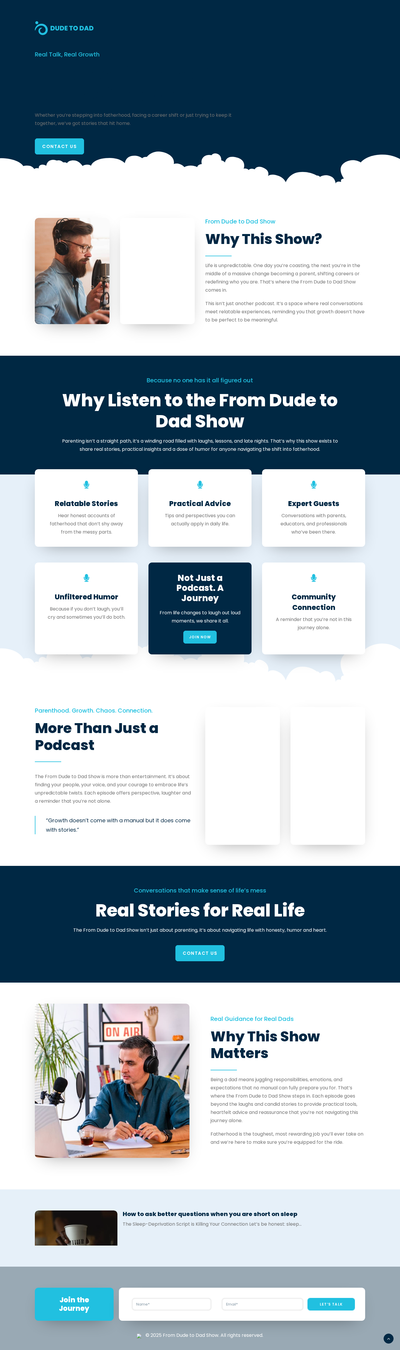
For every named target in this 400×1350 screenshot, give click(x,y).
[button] (76, 1241)
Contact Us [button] (59, 146)
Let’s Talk (331, 1304)
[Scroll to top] (389, 1338)
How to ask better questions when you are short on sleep (210, 1214)
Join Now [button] (200, 636)
